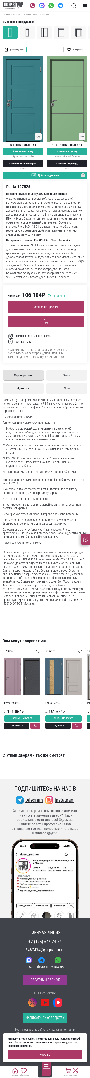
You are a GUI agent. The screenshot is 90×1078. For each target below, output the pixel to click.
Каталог (17, 14)
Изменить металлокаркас (23, 163)
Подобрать (17, 725)
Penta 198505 (11, 703)
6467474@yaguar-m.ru (45, 949)
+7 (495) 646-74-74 (45, 941)
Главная (6, 14)
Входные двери (30, 14)
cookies (30, 1038)
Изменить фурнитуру (67, 163)
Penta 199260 (52, 703)
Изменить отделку (23, 151)
